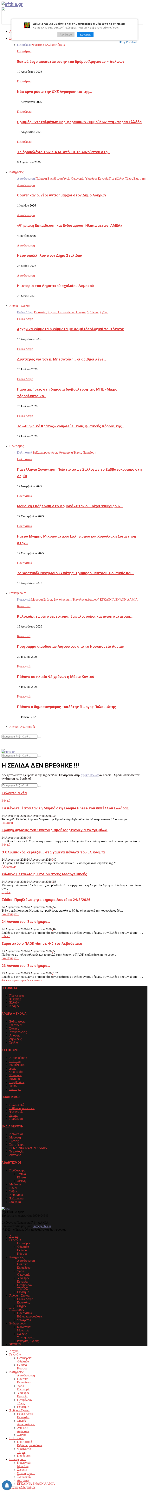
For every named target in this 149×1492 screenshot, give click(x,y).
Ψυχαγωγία (16, 1111)
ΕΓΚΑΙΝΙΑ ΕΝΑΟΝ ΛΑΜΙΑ (28, 1148)
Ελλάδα (14, 1002)
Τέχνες (13, 1115)
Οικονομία (16, 1071)
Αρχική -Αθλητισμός (22, 726)
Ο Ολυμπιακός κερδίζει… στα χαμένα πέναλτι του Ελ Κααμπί (53, 852)
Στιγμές (14, 1028)
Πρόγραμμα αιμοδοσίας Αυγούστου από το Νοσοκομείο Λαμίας (70, 646)
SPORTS (15, 1344)
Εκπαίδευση (16, 1064)
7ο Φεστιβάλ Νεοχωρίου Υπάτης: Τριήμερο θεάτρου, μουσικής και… (75, 573)
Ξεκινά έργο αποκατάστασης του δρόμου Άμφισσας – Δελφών (70, 62)
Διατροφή (15, 1155)
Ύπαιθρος (15, 1075)
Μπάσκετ (15, 1184)
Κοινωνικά (23, 606)
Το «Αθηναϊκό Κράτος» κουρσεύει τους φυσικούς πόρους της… (70, 426)
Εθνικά (6, 800)
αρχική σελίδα (90, 775)
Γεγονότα (15, 1354)
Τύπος (13, 1085)
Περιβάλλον (16, 1082)
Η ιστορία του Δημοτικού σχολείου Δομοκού (55, 286)
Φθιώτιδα (15, 999)
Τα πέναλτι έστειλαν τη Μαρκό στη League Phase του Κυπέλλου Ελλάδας (65, 808)
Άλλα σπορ (9, 866)
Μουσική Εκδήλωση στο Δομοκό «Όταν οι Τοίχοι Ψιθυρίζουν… (70, 506)
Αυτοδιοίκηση (26, 185)
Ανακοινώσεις (18, 1032)
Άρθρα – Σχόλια (19, 305)
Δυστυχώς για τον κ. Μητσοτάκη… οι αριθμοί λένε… (61, 359)
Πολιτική (7, 822)
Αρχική (13, 1236)
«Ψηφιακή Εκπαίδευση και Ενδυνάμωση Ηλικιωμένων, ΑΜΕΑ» (69, 225)
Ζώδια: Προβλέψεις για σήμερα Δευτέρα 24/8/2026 (46, 900)
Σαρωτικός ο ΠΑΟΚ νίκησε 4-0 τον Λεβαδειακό (42, 943)
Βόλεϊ (13, 1187)
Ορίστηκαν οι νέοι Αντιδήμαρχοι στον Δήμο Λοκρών (61, 195)
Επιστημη (15, 1089)
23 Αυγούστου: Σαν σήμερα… (26, 966)
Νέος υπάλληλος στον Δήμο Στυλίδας (49, 255)
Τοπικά (21, 1174)
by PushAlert (130, 42)
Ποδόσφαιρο (17, 1170)
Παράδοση (16, 1118)
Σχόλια (13, 1042)
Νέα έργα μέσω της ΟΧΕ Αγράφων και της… (54, 92)
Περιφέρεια (24, 51)
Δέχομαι (85, 34)
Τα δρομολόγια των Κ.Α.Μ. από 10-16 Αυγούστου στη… (63, 152)
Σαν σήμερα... (10, 914)
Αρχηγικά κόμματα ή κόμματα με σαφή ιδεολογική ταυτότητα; (70, 329)
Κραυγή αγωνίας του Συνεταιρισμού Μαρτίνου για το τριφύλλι (54, 830)
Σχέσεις (6, 892)
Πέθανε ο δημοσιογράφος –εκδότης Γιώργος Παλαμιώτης (66, 707)
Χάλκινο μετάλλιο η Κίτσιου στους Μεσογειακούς (44, 874)
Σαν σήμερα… (18, 1144)
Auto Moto (16, 1194)
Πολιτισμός (16, 446)
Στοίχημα (15, 1201)
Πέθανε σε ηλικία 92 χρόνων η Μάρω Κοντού (55, 677)
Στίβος (13, 1191)
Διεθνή (21, 1181)
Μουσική (15, 1137)
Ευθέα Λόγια (25, 319)
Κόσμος (14, 1006)
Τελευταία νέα (14, 793)
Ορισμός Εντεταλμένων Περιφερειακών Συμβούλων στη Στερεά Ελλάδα (79, 122)
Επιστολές (15, 1025)
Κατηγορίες (16, 172)
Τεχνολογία (16, 1151)
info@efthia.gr (42, 1226)
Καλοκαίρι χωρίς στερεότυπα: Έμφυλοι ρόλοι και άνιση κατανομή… (75, 616)
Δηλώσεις (15, 1039)
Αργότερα (66, 34)
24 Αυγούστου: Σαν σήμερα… (26, 922)
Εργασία (14, 1078)
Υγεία (12, 1068)
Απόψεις (14, 1035)
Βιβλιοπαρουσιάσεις (22, 1108)
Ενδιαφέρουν (17, 593)
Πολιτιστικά (24, 459)
